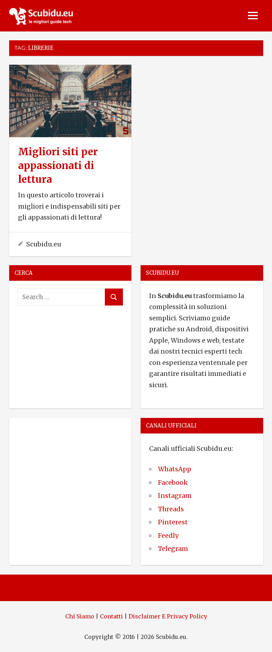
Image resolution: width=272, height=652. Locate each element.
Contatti (111, 616)
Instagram (175, 495)
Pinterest (173, 522)
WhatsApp (174, 469)
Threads (171, 509)
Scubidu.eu (43, 244)
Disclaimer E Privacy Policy (168, 616)
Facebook (173, 482)
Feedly (168, 535)
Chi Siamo (79, 616)
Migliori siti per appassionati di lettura (58, 165)
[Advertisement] (70, 468)
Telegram (173, 549)
